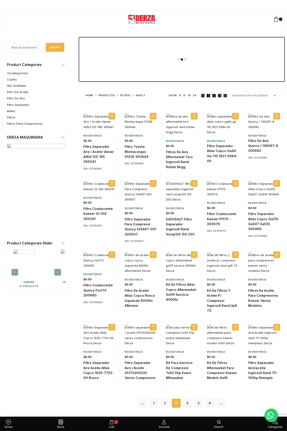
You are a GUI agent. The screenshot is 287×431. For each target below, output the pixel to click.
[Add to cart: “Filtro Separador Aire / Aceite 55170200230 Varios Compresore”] (153, 327)
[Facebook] (267, 5)
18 (189, 95)
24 (194, 95)
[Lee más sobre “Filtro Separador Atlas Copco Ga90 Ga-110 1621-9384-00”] (235, 116)
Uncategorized (17, 73)
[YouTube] (279, 5)
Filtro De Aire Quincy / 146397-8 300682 (263, 146)
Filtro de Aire (16, 98)
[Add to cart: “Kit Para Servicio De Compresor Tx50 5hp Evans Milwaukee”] (194, 327)
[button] (271, 415)
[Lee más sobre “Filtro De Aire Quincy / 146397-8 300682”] (276, 116)
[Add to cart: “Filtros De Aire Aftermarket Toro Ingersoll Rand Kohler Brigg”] (194, 116)
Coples (12, 79)
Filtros (11, 117)
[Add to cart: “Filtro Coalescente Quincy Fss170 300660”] (112, 254)
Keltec (11, 111)
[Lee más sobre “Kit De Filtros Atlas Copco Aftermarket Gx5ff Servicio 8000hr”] (194, 254)
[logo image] (141, 19)
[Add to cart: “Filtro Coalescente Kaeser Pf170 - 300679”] (235, 183)
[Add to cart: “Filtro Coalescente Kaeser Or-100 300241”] (112, 183)
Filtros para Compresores (25, 123)
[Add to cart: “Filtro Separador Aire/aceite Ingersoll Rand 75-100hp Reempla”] (276, 327)
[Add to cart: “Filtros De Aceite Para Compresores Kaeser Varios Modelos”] (276, 254)
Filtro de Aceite (17, 92)
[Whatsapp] (284, 5)
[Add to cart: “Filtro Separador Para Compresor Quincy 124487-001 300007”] (153, 183)
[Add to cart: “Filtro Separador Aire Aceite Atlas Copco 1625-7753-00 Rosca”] (112, 327)
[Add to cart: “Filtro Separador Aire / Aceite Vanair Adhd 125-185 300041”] (112, 116)
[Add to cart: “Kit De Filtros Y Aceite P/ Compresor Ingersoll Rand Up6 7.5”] (235, 254)
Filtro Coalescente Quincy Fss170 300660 (98, 290)
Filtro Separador (18, 105)
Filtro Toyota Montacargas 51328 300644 (136, 152)
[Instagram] (271, 5)
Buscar (55, 47)
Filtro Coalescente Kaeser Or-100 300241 (98, 214)
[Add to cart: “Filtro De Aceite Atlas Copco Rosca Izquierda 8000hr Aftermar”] (153, 254)
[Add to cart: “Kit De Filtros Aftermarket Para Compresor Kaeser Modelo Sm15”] (235, 327)
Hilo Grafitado (16, 85)
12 (184, 95)
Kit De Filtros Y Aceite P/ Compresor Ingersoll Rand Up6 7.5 (222, 301)
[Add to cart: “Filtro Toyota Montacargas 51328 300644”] (153, 116)
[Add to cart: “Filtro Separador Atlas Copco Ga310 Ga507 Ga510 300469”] (276, 183)
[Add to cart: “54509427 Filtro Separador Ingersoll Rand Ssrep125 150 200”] (194, 183)
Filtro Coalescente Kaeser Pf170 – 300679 (221, 219)
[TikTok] (275, 5)
